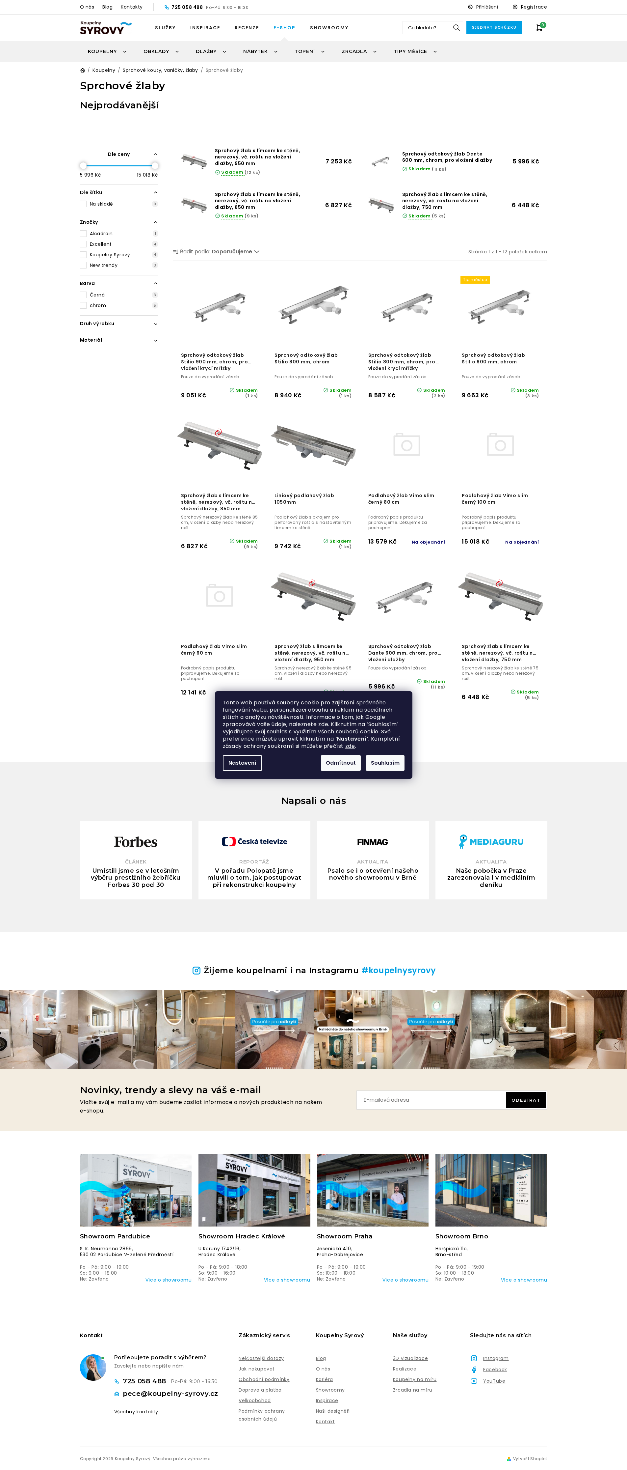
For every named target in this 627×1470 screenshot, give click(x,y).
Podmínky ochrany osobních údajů (262, 1415)
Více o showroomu (168, 1280)
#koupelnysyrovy (398, 970)
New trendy (123, 265)
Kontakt (325, 1421)
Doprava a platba (260, 1390)
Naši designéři (333, 1411)
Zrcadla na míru (412, 1390)
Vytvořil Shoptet (530, 1458)
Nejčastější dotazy (261, 1358)
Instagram (496, 1358)
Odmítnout (341, 763)
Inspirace (205, 27)
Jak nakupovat (257, 1369)
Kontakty (132, 7)
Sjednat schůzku (494, 27)
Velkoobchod (255, 1400)
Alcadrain (123, 233)
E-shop (285, 27)
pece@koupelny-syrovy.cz (170, 1394)
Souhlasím (385, 763)
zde (323, 724)
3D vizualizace (410, 1358)
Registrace (534, 7)
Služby (165, 27)
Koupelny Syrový (123, 254)
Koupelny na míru (415, 1379)
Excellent (123, 244)
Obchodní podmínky (264, 1379)
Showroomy (329, 27)
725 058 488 (187, 7)
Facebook (495, 1369)
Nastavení (242, 763)
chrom (123, 305)
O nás (87, 7)
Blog (107, 7)
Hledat (456, 28)
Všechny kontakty (136, 1412)
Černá (123, 295)
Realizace (404, 1369)
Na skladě (123, 204)
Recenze (247, 27)
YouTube (494, 1381)
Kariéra (324, 1379)
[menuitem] (107, 51)
